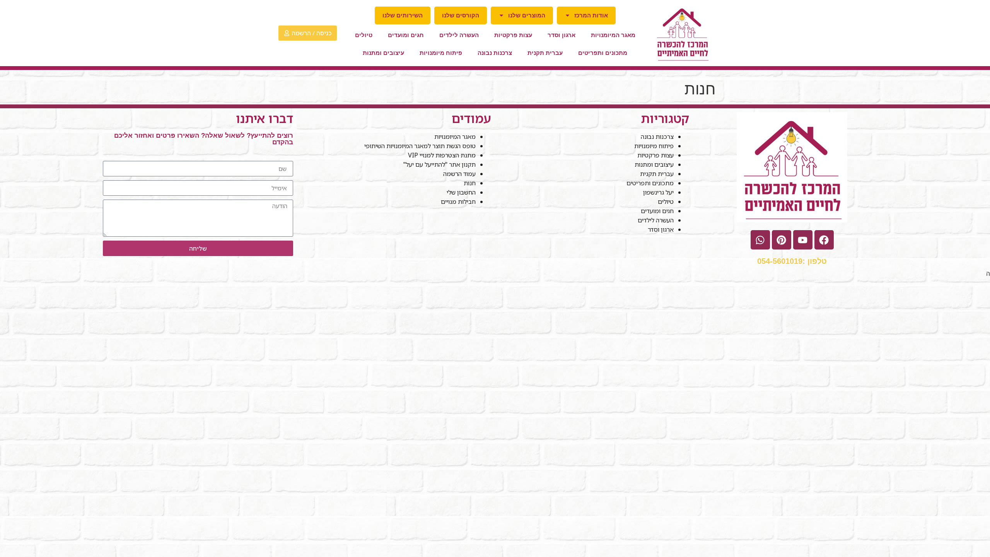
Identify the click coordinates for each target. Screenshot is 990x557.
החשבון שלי (461, 192)
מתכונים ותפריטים (602, 53)
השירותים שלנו (402, 15)
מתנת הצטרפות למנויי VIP (442, 155)
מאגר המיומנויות (613, 35)
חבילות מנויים (458, 201)
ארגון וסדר (561, 35)
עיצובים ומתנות (383, 53)
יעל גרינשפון (658, 192)
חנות (470, 183)
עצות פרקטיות (513, 35)
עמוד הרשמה (459, 173)
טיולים (363, 35)
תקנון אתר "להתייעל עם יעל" (439, 164)
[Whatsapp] (760, 239)
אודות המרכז (591, 15)
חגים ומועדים (406, 35)
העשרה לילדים (459, 35)
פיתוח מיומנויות (441, 53)
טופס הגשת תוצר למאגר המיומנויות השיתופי (420, 146)
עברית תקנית (545, 53)
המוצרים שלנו (526, 15)
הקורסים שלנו (460, 15)
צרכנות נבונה (495, 53)
